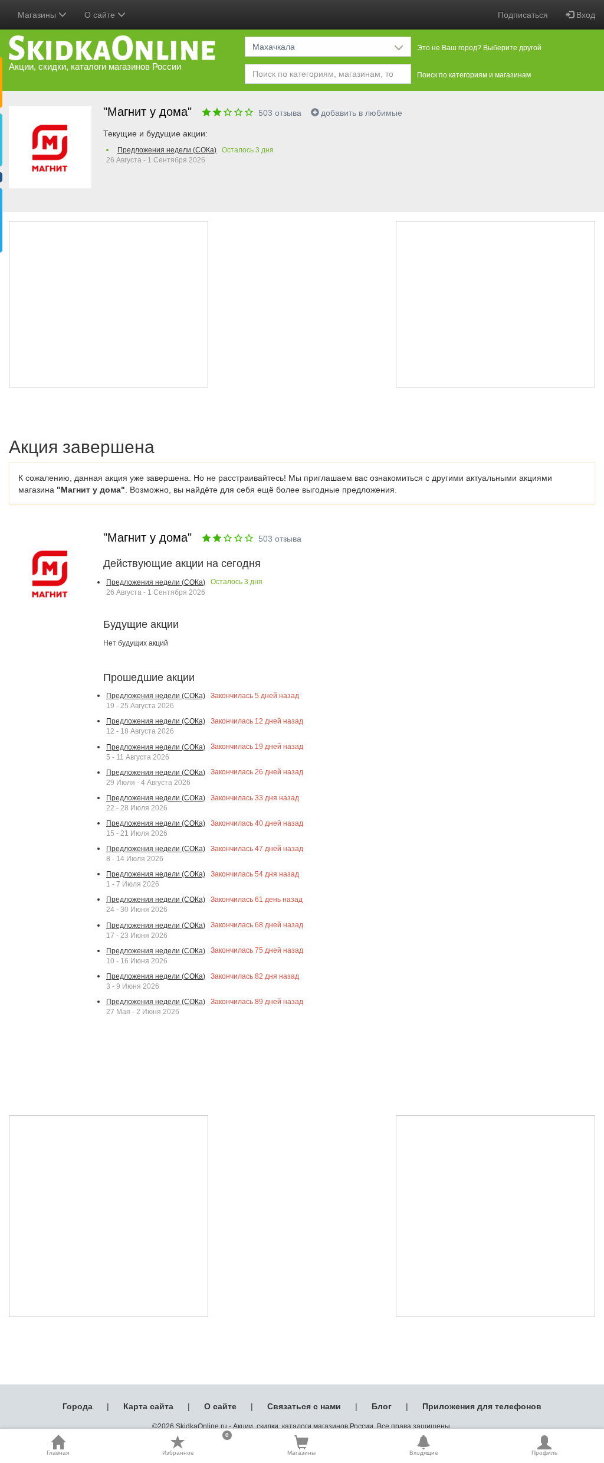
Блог (382, 1406)
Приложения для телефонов (481, 1406)
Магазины (301, 1452)
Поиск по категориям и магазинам (474, 75)
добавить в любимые (361, 113)
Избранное (195, 1445)
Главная (58, 1452)
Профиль (544, 1452)
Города (78, 1406)
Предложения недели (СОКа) (166, 150)
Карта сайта (148, 1406)
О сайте (220, 1406)
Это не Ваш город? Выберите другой (479, 48)
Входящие (423, 1452)
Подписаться (523, 14)
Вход (584, 14)
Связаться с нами (304, 1406)
